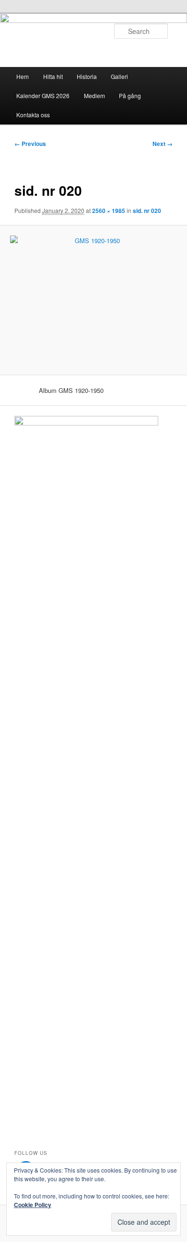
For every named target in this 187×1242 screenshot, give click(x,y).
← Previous (30, 143)
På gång (130, 95)
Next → (162, 143)
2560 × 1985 (108, 210)
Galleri (119, 76)
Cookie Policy (32, 1204)
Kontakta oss (33, 115)
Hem (22, 76)
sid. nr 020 (147, 210)
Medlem (94, 95)
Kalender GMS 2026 (43, 95)
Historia (87, 76)
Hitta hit (53, 76)
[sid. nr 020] (93, 300)
